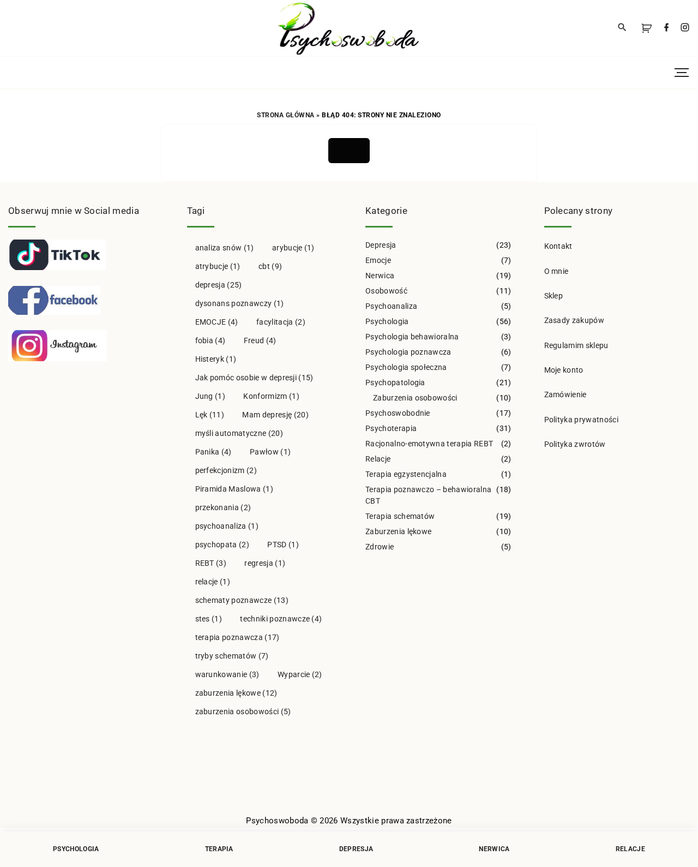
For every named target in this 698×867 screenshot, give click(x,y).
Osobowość (386, 290)
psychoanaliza (226, 526)
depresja (218, 284)
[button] (648, 28)
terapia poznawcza (237, 637)
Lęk (210, 414)
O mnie (556, 271)
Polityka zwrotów (575, 444)
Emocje (378, 260)
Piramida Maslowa (234, 489)
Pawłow (270, 451)
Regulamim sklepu (576, 345)
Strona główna (286, 115)
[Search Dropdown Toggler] (622, 28)
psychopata (222, 544)
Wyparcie (300, 674)
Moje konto (563, 370)
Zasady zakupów (574, 320)
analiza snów (224, 247)
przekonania (223, 507)
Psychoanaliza (391, 306)
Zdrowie (379, 546)
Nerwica (379, 275)
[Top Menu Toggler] (682, 73)
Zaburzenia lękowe (398, 531)
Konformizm (271, 396)
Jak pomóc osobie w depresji (254, 377)
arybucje (293, 247)
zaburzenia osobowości (243, 711)
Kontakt (558, 246)
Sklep (553, 295)
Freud (260, 340)
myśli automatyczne (239, 433)
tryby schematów (232, 655)
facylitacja (280, 322)
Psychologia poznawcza (408, 352)
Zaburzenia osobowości (415, 397)
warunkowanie (227, 674)
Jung (210, 396)
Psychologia (387, 321)
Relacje (377, 459)
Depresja (380, 245)
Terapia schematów (400, 516)
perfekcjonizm (226, 470)
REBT (211, 563)
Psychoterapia (391, 428)
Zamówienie (565, 394)
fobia (210, 340)
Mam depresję (275, 414)
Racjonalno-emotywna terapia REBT (429, 443)
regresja (264, 563)
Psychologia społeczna (406, 367)
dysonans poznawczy (239, 303)
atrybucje (217, 266)
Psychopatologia (395, 382)
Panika (213, 451)
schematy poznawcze (241, 600)
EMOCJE (216, 322)
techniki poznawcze (281, 618)
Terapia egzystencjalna (406, 474)
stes (208, 618)
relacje (213, 581)
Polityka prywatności (581, 419)
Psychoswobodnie (397, 413)
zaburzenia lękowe (236, 693)
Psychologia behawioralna (412, 336)
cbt (270, 266)
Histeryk (216, 359)
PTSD (283, 544)
